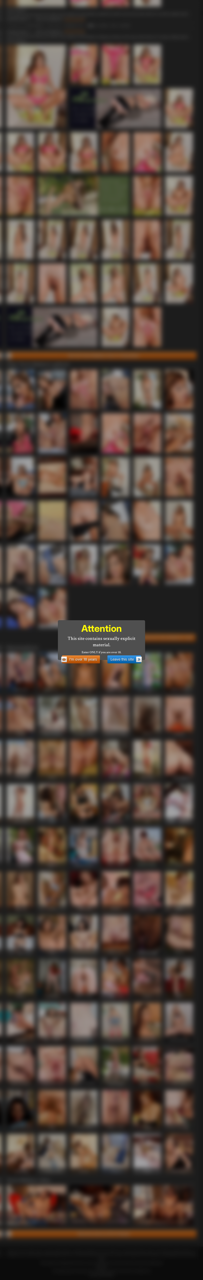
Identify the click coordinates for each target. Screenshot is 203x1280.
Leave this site (122, 659)
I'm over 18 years (83, 659)
